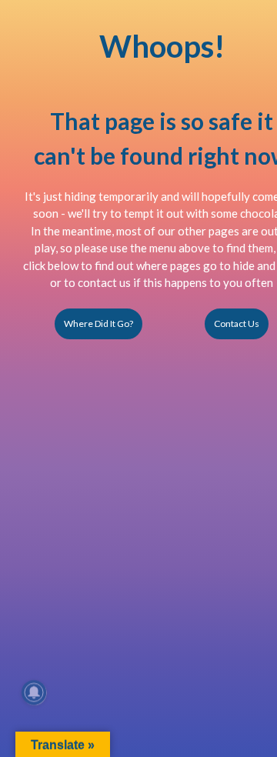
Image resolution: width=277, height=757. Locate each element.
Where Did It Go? (98, 323)
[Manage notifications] (34, 692)
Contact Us (236, 323)
